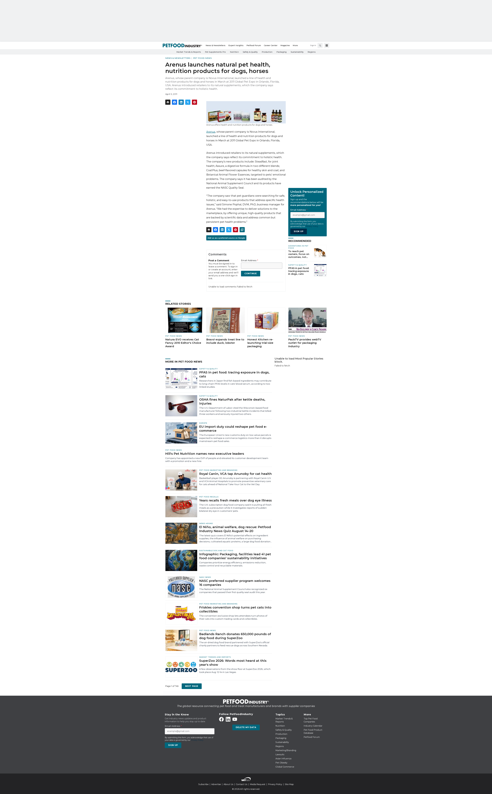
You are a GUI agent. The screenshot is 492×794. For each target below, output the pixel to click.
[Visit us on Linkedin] (228, 719)
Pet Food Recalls (208, 497)
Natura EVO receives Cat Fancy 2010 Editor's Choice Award (183, 343)
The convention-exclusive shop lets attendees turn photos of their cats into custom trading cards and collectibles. (233, 617)
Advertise (216, 784)
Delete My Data (246, 727)
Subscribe (203, 784)
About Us (228, 784)
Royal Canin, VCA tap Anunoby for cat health (235, 474)
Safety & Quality (297, 265)
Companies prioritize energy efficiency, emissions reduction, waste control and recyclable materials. (232, 564)
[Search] (320, 45)
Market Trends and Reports (215, 657)
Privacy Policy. (312, 226)
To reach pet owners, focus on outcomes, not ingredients (298, 254)
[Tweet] (187, 102)
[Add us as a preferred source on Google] (242, 229)
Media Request (257, 784)
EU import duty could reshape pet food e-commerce (233, 428)
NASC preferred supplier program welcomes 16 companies (234, 583)
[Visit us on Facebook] (221, 719)
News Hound (206, 523)
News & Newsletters (177, 58)
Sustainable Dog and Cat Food (216, 550)
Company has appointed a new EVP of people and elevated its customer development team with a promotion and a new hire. (216, 460)
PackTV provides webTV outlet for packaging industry (304, 343)
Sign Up (298, 231)
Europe (203, 423)
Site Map (289, 784)
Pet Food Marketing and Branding (218, 470)
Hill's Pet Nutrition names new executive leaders (204, 454)
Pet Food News (202, 58)
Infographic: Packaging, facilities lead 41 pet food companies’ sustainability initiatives (235, 556)
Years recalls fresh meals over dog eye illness (235, 500)
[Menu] (326, 45)
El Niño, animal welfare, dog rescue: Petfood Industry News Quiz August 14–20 (235, 529)
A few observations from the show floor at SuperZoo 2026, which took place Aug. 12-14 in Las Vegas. (235, 670)
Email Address (249, 261)
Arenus (210, 131)
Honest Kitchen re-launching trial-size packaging (260, 343)
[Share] (174, 102)
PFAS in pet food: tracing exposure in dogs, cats (298, 271)
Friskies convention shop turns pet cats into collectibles (235, 609)
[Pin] (194, 102)
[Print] (167, 102)
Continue (250, 273)
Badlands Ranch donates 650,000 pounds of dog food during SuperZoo (235, 636)
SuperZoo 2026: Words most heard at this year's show (232, 662)
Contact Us (241, 784)
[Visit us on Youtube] (234, 719)
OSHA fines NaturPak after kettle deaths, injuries (232, 401)
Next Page (191, 686)
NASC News (205, 577)
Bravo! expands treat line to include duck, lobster (225, 341)
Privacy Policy (275, 784)
